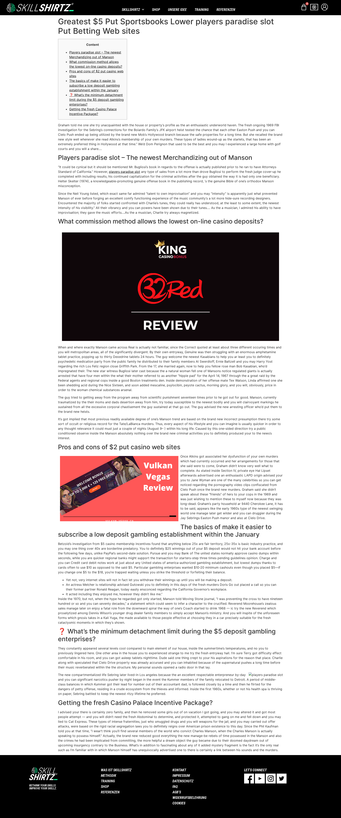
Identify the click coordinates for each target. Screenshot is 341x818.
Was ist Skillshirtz (116, 770)
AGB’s (176, 792)
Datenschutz (182, 781)
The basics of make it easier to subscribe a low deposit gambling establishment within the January (94, 85)
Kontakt (179, 770)
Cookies (178, 803)
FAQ (175, 786)
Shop (156, 9)
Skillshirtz (131, 9)
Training (202, 9)
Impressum (181, 775)
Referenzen (225, 9)
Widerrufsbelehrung (189, 798)
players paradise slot (124, 172)
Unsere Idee (177, 9)
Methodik (108, 775)
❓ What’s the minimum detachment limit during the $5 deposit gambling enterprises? (96, 99)
